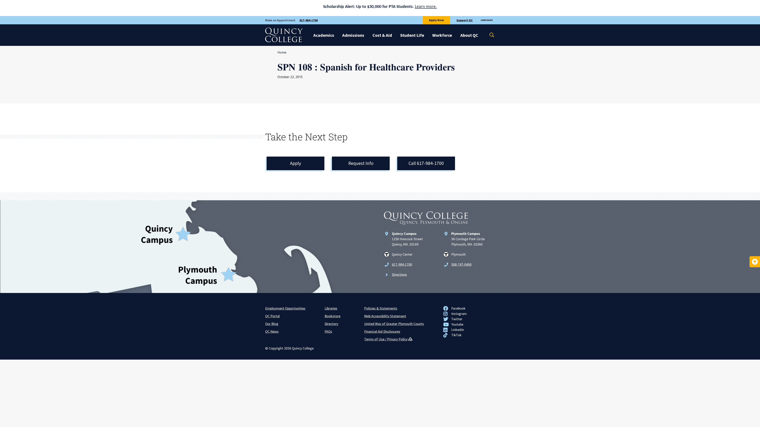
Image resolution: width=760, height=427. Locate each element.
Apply (295, 163)
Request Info (360, 163)
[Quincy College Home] (284, 41)
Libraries (331, 308)
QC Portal (272, 316)
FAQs (328, 331)
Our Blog (271, 323)
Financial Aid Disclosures (382, 331)
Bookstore (332, 316)
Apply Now (436, 20)
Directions (399, 274)
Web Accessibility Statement (385, 316)
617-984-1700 (308, 20)
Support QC (464, 20)
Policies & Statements (380, 308)
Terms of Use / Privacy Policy (386, 339)
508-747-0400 (461, 264)
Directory (331, 323)
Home (281, 52)
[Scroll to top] (755, 261)
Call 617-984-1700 (426, 163)
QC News (272, 331)
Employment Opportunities (285, 308)
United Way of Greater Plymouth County (394, 323)
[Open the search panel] (489, 35)
